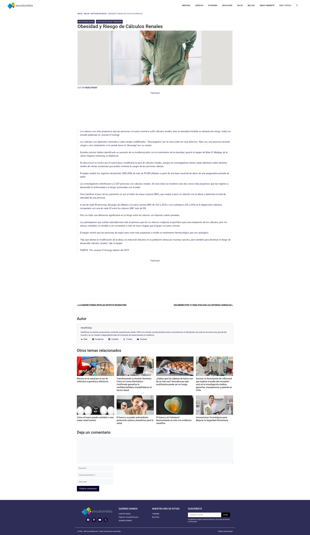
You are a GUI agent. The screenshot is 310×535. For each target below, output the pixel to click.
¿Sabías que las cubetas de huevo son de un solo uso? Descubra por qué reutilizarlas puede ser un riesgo (174, 381)
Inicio (80, 14)
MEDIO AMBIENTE (267, 5)
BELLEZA (251, 5)
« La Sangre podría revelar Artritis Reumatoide (102, 305)
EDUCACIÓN (227, 5)
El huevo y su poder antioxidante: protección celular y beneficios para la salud (135, 420)
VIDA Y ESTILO (285, 5)
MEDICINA (186, 5)
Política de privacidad (225, 531)
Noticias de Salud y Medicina (109, 22)
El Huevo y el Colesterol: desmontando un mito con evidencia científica (173, 420)
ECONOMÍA (212, 5)
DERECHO (199, 5)
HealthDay (91, 87)
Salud (86, 14)
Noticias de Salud (98, 14)
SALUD (240, 5)
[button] (297, 5)
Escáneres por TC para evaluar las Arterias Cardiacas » (203, 305)
